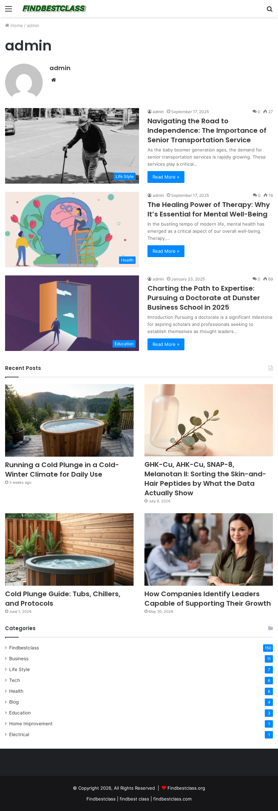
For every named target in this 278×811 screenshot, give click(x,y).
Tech (14, 680)
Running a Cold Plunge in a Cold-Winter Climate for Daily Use (62, 469)
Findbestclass (24, 647)
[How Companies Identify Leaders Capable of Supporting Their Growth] (208, 549)
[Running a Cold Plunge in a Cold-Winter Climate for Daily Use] (69, 420)
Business (18, 658)
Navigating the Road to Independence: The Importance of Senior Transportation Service (206, 130)
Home (16, 25)
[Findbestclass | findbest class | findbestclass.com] (54, 8)
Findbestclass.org (186, 788)
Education (20, 712)
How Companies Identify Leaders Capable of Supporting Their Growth (207, 598)
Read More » (166, 177)
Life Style (19, 669)
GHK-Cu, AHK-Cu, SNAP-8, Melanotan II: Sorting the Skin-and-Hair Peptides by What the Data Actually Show (205, 479)
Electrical (19, 734)
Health (16, 691)
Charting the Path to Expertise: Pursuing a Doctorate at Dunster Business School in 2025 (203, 298)
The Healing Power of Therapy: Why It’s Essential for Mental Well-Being (208, 209)
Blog (14, 702)
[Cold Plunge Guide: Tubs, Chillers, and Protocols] (69, 549)
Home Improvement (31, 723)
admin (60, 68)
